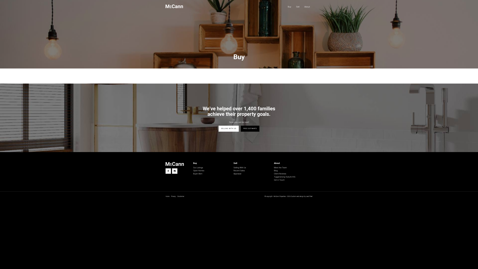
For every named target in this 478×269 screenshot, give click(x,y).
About (307, 6)
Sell (297, 6)
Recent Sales (239, 170)
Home (167, 196)
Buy (289, 6)
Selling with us (228, 128)
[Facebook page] (168, 171)
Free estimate (250, 128)
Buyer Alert (197, 174)
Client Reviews (280, 174)
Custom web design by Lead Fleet (301, 196)
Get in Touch (279, 180)
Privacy (173, 196)
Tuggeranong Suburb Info (284, 177)
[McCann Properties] (174, 6)
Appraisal (237, 174)
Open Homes (198, 170)
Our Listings (198, 168)
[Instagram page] (174, 171)
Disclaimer (180, 196)
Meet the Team (280, 168)
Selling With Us (240, 168)
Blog (276, 170)
